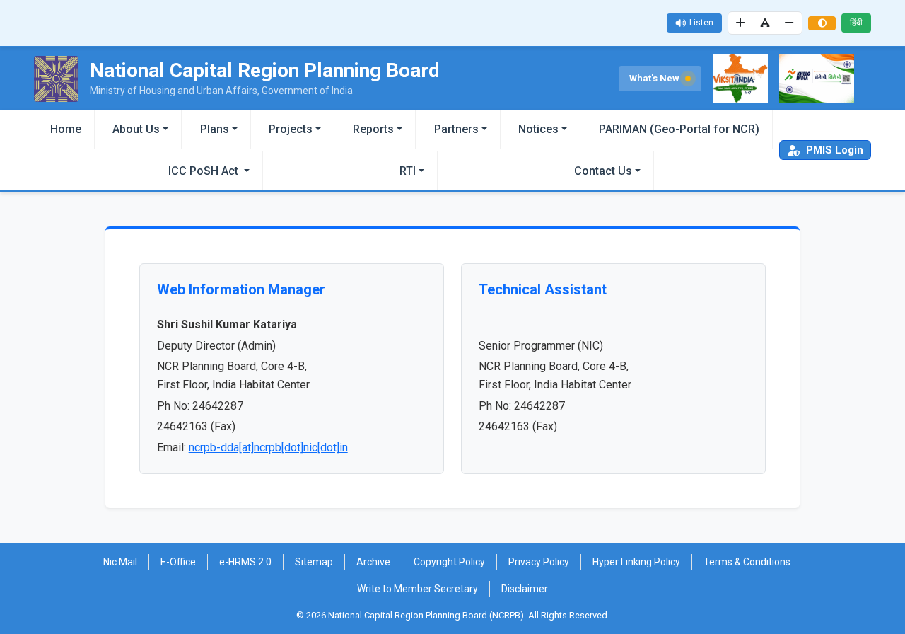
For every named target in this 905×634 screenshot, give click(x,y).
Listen (701, 23)
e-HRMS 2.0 (245, 561)
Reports (373, 129)
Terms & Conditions (746, 561)
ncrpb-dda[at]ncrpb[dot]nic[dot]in (268, 447)
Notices (538, 129)
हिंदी (856, 23)
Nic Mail (120, 561)
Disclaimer (524, 588)
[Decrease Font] (789, 23)
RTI (407, 171)
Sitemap (314, 561)
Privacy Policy (538, 561)
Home (65, 129)
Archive (373, 561)
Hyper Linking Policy (636, 561)
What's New (655, 78)
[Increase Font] (741, 23)
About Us (136, 129)
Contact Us (603, 171)
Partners (456, 129)
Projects (291, 129)
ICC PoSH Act (204, 171)
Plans (214, 129)
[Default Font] (765, 23)
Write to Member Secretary (417, 588)
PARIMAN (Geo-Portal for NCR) (679, 129)
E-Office (178, 561)
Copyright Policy (449, 561)
